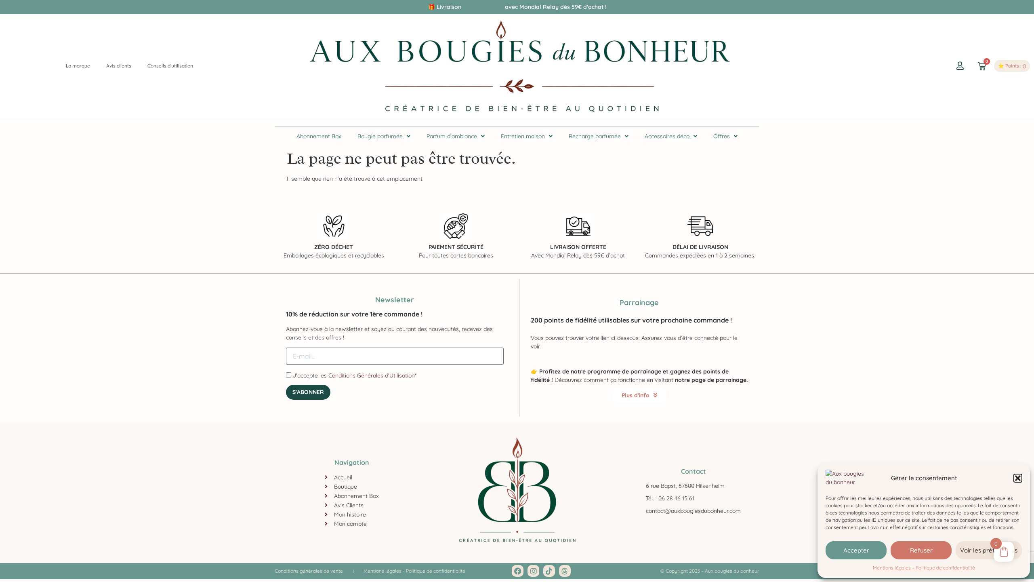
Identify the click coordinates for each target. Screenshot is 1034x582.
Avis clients (118, 66)
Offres (721, 136)
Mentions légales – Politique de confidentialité (924, 568)
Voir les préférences (988, 550)
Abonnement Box (318, 136)
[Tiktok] (549, 571)
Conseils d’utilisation (170, 66)
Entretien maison (523, 136)
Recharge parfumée (595, 136)
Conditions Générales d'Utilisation (371, 375)
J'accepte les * (353, 375)
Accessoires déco (667, 136)
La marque (78, 66)
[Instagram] (533, 571)
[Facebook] (517, 571)
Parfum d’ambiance (452, 136)
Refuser (921, 550)
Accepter (856, 550)
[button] (1018, 478)
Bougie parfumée (380, 136)
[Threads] (565, 571)
